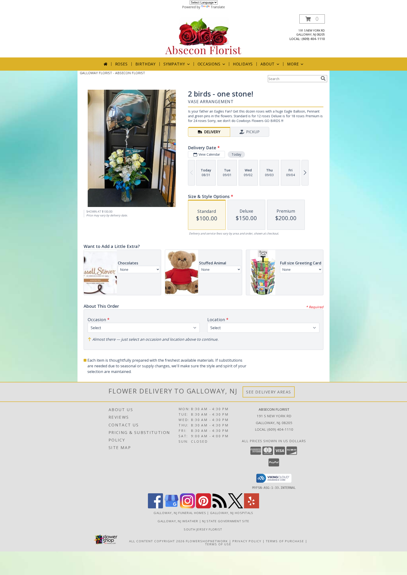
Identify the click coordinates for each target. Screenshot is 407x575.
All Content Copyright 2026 (157, 541)
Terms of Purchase (285, 541)
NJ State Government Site (225, 521)
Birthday (145, 64)
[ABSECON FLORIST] (203, 36)
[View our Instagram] (187, 507)
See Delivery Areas (268, 392)
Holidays (243, 64)
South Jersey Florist (203, 529)
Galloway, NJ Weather (178, 521)
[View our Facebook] (155, 507)
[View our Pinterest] (203, 507)
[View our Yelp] (251, 507)
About (267, 64)
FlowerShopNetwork (207, 541)
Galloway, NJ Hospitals (231, 513)
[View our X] (235, 507)
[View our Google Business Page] (171, 507)
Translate (218, 7)
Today (236, 154)
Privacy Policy (246, 541)
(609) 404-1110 (313, 38)
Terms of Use (218, 544)
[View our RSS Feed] (219, 507)
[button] (312, 19)
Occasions (209, 64)
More (293, 64)
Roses (121, 64)
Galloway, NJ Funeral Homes (180, 513)
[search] (323, 78)
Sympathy (174, 64)
